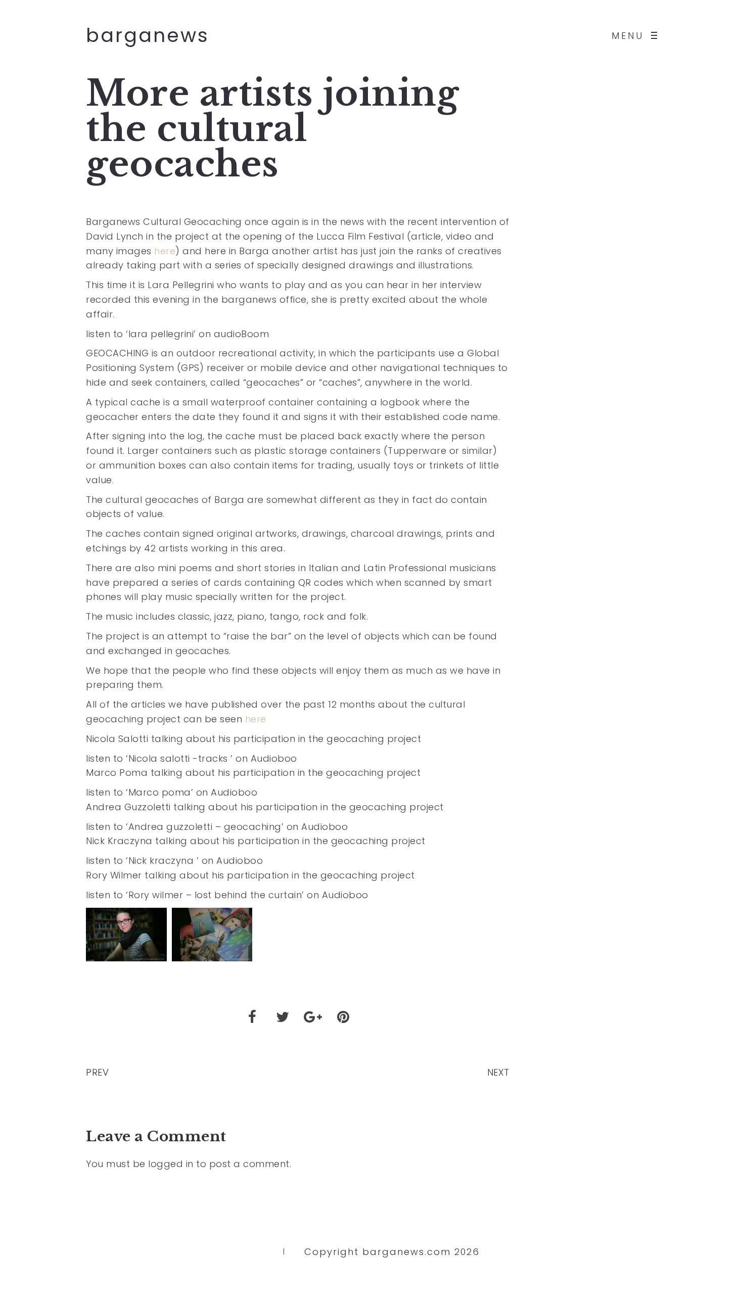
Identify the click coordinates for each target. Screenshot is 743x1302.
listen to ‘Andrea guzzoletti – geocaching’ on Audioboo (217, 826)
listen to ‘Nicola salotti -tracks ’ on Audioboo (191, 758)
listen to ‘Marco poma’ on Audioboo (171, 792)
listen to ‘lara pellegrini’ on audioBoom (177, 334)
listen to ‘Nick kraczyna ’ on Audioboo (174, 860)
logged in (171, 1163)
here (164, 251)
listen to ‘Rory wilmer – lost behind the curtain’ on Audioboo (227, 895)
